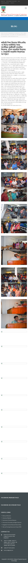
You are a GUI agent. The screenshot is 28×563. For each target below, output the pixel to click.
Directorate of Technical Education (9, 520)
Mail (19, 1)
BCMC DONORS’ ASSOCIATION (11, 1)
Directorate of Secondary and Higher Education (12, 522)
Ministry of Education (7, 515)
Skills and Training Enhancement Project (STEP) (12, 527)
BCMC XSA (3, 1)
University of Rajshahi (7, 518)
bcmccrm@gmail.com (8, 550)
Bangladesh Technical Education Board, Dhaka (12, 524)
